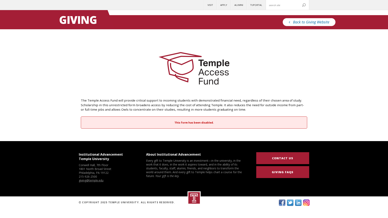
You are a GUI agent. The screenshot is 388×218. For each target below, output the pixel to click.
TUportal (256, 4)
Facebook (282, 202)
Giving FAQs (282, 172)
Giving (78, 20)
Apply (223, 4)
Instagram (306, 202)
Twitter (290, 202)
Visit (210, 4)
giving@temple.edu (91, 180)
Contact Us (282, 158)
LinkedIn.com (298, 202)
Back (311, 22)
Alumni (238, 4)
